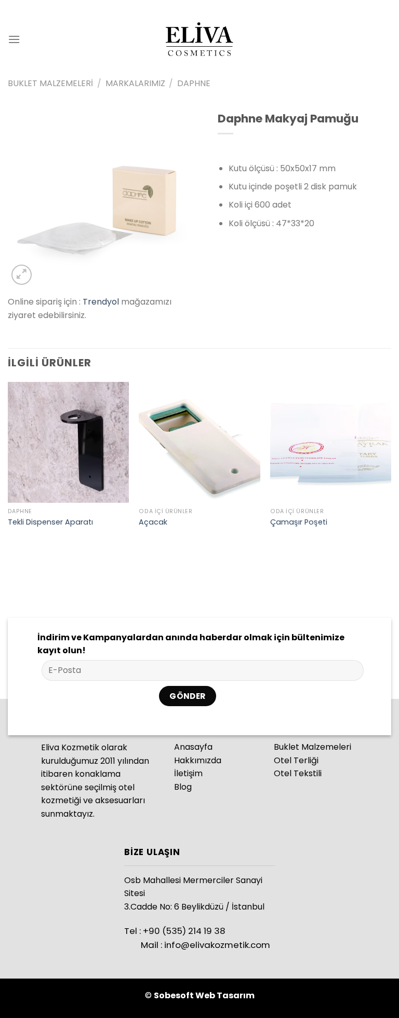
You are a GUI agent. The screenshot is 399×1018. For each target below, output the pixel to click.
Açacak (153, 522)
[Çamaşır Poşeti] (330, 442)
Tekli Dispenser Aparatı (50, 522)
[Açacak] (199, 442)
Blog (183, 787)
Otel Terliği (296, 760)
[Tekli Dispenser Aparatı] (68, 442)
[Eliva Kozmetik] (199, 39)
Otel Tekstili (298, 773)
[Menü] (14, 39)
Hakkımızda (197, 760)
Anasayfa (193, 747)
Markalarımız (135, 83)
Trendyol (101, 302)
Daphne (193, 83)
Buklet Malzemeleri (50, 83)
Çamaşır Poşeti (298, 522)
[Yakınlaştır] (21, 275)
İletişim (188, 773)
